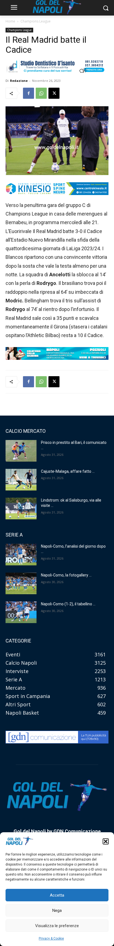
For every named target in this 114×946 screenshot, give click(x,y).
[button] (105, 841)
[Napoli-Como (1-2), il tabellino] (21, 612)
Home (10, 21)
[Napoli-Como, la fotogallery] (21, 583)
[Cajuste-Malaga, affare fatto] (21, 479)
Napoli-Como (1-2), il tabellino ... (68, 604)
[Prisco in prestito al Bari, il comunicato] (21, 451)
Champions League (35, 21)
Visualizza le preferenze (57, 925)
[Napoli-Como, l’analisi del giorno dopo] (21, 554)
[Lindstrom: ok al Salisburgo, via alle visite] (21, 508)
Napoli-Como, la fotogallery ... (66, 575)
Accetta (57, 895)
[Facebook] (28, 93)
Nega (57, 910)
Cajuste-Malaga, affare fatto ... (68, 471)
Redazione (19, 81)
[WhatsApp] (41, 93)
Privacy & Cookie (51, 938)
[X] (53, 93)
